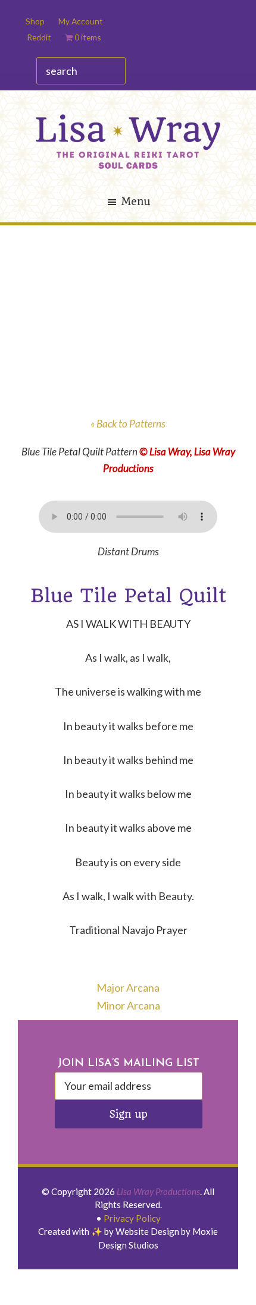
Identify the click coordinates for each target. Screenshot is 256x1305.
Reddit (39, 37)
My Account (80, 21)
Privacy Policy (132, 1218)
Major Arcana (128, 987)
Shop (35, 21)
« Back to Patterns (128, 423)
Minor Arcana (128, 1005)
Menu (135, 201)
